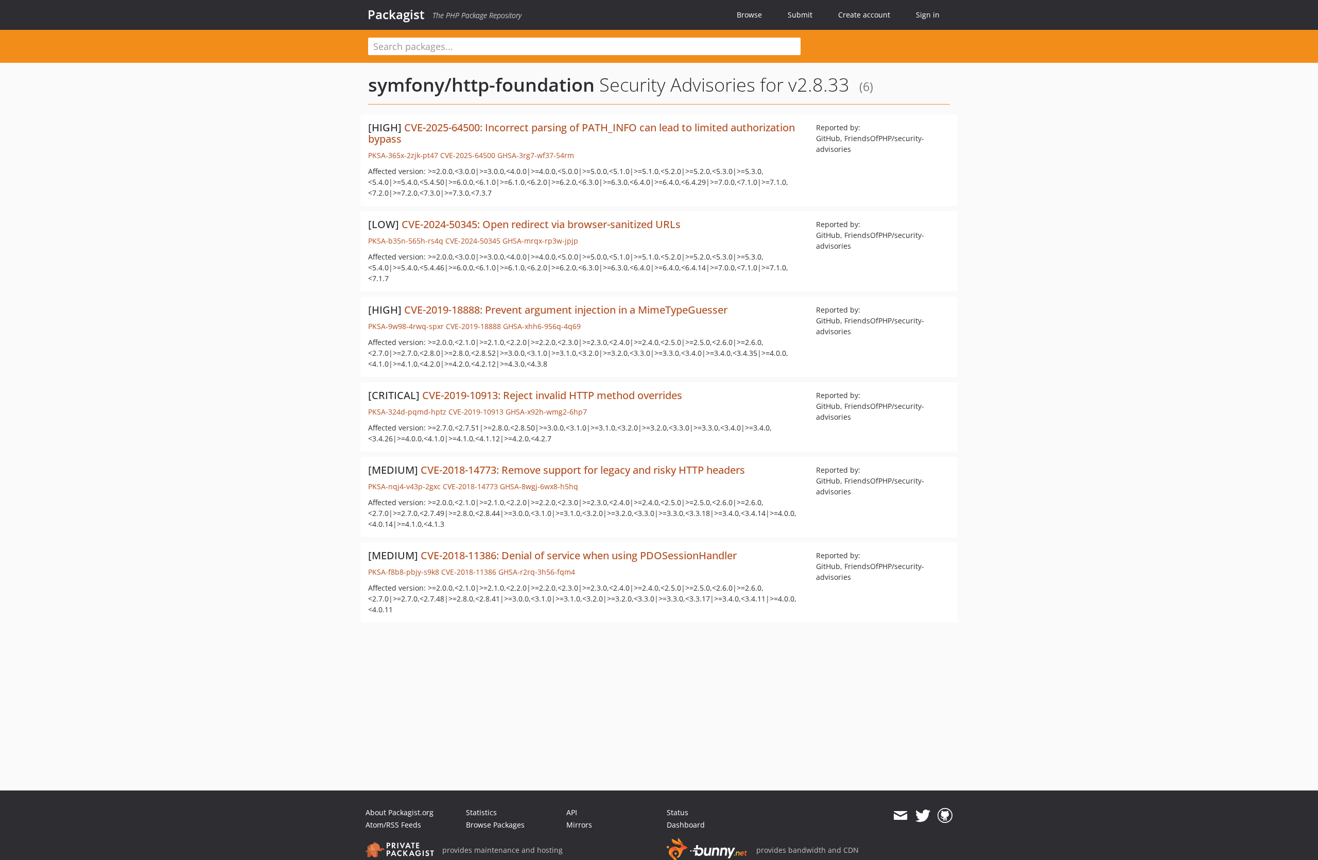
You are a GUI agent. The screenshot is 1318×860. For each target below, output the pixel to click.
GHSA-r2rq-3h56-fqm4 (536, 572)
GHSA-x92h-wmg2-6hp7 (546, 412)
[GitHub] (945, 815)
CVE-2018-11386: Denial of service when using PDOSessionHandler (579, 555)
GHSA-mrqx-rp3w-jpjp (540, 241)
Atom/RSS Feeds (393, 825)
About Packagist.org (399, 812)
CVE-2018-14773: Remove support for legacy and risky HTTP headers (583, 470)
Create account (864, 15)
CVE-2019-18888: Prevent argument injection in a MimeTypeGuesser (565, 310)
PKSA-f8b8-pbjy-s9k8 (403, 572)
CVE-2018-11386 (468, 572)
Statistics (481, 812)
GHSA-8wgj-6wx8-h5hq (539, 486)
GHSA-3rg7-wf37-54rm (535, 155)
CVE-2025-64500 (467, 155)
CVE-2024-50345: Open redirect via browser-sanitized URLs (541, 224)
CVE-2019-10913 (476, 412)
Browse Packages (495, 825)
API (571, 812)
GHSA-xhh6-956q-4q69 (542, 326)
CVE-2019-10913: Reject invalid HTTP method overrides (552, 395)
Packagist (396, 14)
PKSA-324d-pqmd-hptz (407, 412)
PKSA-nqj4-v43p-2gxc (404, 486)
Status (677, 812)
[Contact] (900, 815)
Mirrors (579, 825)
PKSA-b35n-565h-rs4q (405, 241)
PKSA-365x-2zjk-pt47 (403, 155)
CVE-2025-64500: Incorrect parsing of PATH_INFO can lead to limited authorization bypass (581, 133)
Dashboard (686, 825)
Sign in (928, 15)
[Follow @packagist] (922, 815)
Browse (749, 15)
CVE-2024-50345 (472, 241)
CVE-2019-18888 (473, 326)
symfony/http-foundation (481, 84)
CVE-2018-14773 (470, 486)
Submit (800, 15)
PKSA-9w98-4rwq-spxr (406, 326)
